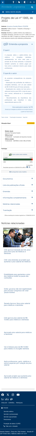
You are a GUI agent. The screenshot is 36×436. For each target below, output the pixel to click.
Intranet (5, 408)
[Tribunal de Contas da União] (11, 399)
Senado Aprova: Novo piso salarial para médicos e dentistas (17, 304)
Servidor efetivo (8, 411)
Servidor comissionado (11, 414)
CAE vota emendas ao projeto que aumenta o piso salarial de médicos (17, 261)
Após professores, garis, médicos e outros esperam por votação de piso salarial (17, 363)
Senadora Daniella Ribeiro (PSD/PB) (17, 26)
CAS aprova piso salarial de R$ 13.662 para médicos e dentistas (16, 319)
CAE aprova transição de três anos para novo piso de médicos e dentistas (17, 251)
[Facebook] (3, 395)
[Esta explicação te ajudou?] (30, 107)
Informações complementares (14, 198)
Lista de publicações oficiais (14, 185)
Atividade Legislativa (13, 6)
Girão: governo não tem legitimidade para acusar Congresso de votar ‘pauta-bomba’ (18, 290)
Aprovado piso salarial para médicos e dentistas (18, 333)
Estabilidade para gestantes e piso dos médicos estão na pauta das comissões (17, 276)
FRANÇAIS (19, 402)
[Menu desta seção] (3, 12)
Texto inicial (4, 117)
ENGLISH (4, 402)
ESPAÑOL (11, 402)
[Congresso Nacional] (6, 399)
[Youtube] (17, 395)
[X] (29, 167)
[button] (13, 2)
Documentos (8, 179)
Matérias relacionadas (11, 204)
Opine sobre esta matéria (19, 154)
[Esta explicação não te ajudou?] (32, 107)
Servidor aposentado (10, 417)
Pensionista (7, 419)
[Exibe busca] (32, 7)
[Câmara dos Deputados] (2, 399)
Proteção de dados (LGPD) (12, 423)
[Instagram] (12, 395)
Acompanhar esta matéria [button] (18, 172)
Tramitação (7, 210)
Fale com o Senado (11, 426)
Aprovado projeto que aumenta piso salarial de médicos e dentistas (17, 377)
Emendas (6, 191)
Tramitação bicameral (15, 117)
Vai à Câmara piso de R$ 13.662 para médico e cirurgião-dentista (16, 348)
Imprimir (25, 117)
